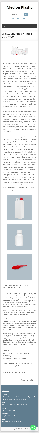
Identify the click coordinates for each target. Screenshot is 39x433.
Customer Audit (28, 380)
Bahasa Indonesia (22, 18)
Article (23, 372)
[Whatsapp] (33, 427)
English (14, 18)
